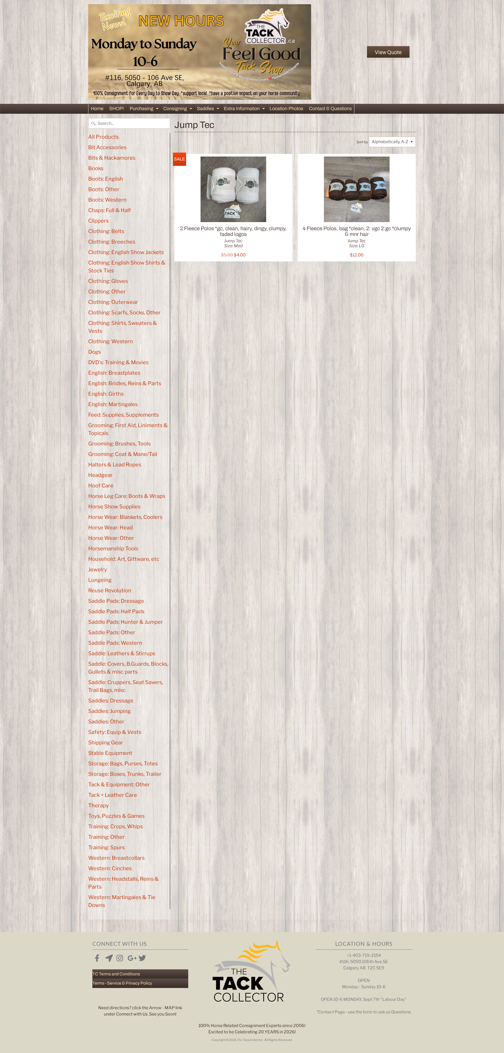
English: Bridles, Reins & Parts (124, 383)
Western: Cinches (110, 868)
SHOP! (116, 108)
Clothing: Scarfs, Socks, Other (124, 312)
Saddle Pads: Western (115, 643)
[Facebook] (97, 957)
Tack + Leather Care (112, 795)
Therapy (98, 805)
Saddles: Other (106, 721)
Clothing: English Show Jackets (126, 252)
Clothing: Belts (106, 231)
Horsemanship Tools (113, 548)
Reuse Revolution (109, 590)
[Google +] (130, 957)
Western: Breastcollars (116, 858)
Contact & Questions (330, 108)
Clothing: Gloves (108, 281)
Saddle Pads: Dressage (116, 601)
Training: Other (106, 837)
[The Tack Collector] (199, 52)
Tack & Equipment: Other (119, 784)
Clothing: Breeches (111, 242)
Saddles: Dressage (110, 700)
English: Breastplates (114, 373)
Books (95, 168)
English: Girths (106, 394)
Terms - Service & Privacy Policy (122, 983)
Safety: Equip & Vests (114, 732)
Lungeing (100, 580)
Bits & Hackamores (111, 158)
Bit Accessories (107, 147)
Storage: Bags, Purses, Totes (123, 763)
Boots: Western (107, 200)
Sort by (362, 142)
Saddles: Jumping (109, 711)
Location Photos (286, 108)
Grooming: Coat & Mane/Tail (122, 454)
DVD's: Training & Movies (118, 362)
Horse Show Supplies (114, 506)
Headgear (100, 475)
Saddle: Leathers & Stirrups (121, 653)
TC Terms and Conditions (116, 974)
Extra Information (245, 110)
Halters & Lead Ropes (114, 464)
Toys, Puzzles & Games (116, 816)
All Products (103, 137)
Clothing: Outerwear (113, 302)
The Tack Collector (250, 1040)
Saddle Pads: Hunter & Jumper (125, 622)
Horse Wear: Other (111, 538)
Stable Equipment (110, 753)
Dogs (94, 352)
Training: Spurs (106, 847)
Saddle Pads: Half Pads (116, 611)
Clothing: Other (107, 291)
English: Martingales (113, 404)
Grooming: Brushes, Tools (119, 443)
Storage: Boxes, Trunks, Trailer (124, 774)
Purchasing (145, 110)
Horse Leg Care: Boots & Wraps (126, 496)
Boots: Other (103, 189)
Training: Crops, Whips (115, 826)
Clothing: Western (110, 341)
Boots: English (105, 179)
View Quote (388, 52)
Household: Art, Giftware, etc (123, 559)
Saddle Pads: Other (111, 632)
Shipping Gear (105, 742)
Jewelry (97, 569)
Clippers (98, 221)
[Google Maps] (108, 957)
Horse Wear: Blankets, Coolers (125, 517)
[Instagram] (119, 957)
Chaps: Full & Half (109, 210)
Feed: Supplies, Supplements (123, 415)
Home (97, 108)
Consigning (178, 110)
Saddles (208, 110)
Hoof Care (100, 485)
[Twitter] (141, 957)
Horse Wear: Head (110, 527)
